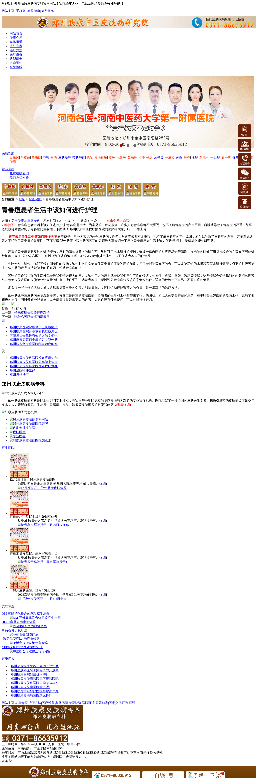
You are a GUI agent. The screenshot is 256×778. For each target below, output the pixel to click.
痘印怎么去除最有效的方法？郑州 (34, 335)
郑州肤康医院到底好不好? (29, 674)
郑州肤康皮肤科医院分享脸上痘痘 (34, 362)
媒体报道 (16, 42)
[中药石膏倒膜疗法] (24, 634)
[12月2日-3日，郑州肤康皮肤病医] (42, 488)
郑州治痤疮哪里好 (22, 370)
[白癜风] (27, 195)
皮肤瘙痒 (64, 157)
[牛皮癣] (10, 195)
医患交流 (115, 703)
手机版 (21, 11)
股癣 (195, 157)
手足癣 (215, 157)
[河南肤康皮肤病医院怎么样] (29, 423)
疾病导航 (8, 153)
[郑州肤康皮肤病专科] (29, 419)
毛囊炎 (121, 157)
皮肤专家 (16, 46)
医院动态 (101, 703)
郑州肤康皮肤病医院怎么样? (30, 695)
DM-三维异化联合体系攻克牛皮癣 (25, 613)
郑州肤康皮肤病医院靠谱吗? (30, 687)
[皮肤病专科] (18, 432)
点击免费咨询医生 (119, 220)
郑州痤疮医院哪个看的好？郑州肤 (34, 339)
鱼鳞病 (36, 157)
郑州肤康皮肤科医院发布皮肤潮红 (34, 366)
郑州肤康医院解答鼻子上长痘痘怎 (34, 327)
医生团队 (8, 448)
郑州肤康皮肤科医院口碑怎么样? (34, 683)
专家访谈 (75, 703)
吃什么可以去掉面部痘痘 (32, 316)
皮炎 (112, 157)
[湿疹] (133, 195)
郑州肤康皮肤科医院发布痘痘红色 (34, 357)
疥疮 (46, 157)
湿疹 (141, 157)
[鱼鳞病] (45, 195)
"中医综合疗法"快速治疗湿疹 (22, 647)
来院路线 (16, 67)
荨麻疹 (170, 157)
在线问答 (48, 11)
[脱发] (115, 195)
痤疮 (53, 157)
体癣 (179, 157)
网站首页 (16, 33)
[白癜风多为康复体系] (28, 626)
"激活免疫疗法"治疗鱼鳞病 (21, 638)
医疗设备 (16, 54)
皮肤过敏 (100, 157)
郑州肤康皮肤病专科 (25, 220)
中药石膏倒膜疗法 (14, 630)
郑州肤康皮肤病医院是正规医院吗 (35, 678)
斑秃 (187, 157)
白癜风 (14, 157)
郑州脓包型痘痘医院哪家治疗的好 (34, 344)
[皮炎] (150, 195)
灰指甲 (204, 157)
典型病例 (16, 58)
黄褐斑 (132, 157)
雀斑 (149, 157)
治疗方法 (16, 50)
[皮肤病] (30, 440)
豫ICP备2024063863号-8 (29, 761)
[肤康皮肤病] (24, 428)
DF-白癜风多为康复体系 (19, 622)
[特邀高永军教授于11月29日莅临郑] (43, 525)
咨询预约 (16, 63)
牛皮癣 (25, 157)
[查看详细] (123, 404)
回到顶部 (128, 703)
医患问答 (8, 658)
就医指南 (33, 11)
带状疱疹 (78, 157)
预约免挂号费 (19, 177)
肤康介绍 (16, 37)
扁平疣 (226, 157)
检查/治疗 (35, 199)
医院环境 (88, 703)
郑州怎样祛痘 (19, 374)
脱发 (90, 157)
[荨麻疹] (98, 195)
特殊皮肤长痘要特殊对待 (32, 312)
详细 (102, 483)
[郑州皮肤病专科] (18, 436)
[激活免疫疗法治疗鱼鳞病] (29, 643)
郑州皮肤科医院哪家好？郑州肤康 (35, 670)
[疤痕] (62, 195)
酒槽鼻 (159, 157)
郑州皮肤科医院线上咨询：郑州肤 (35, 666)
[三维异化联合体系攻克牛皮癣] (35, 617)
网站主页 (8, 11)
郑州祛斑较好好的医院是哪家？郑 (35, 691)
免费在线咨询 (19, 173)
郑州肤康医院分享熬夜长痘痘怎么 (34, 331)
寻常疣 (237, 157)
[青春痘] (80, 195)
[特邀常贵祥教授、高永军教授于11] (43, 562)
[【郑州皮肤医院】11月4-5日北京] (42, 598)
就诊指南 (8, 169)
